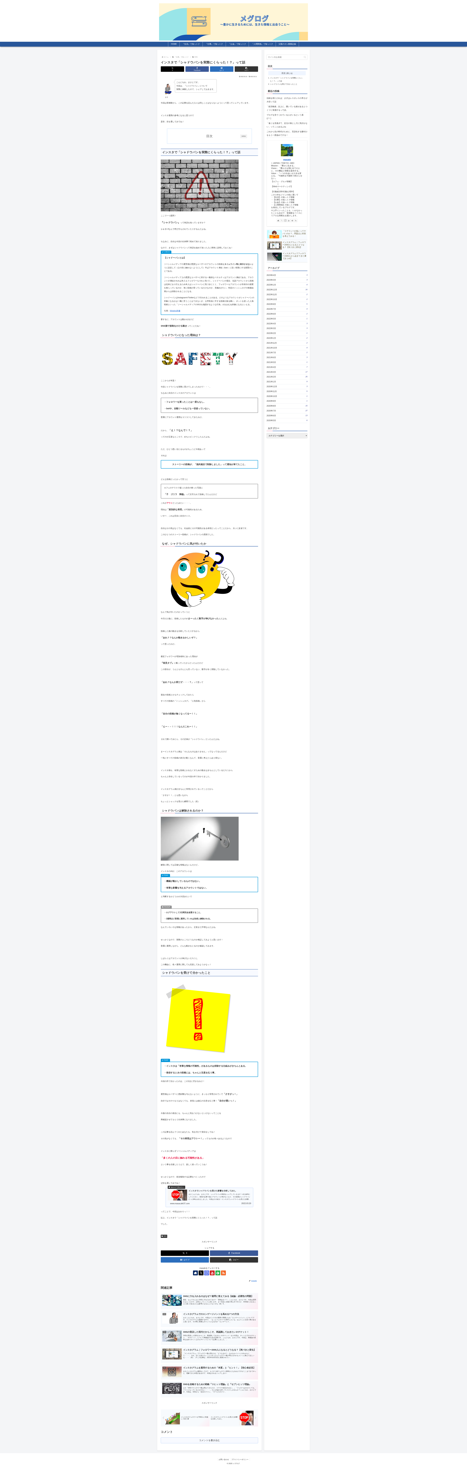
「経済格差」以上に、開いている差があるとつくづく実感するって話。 (287, 108)
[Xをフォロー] (201, 1272)
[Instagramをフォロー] (206, 1272)
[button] (246, 69)
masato (287, 159)
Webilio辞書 (175, 311)
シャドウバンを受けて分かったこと (283, 84)
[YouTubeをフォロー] (212, 1272)
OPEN (244, 136)
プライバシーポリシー (239, 1459)
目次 (284, 73)
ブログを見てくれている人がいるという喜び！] (285, 116)
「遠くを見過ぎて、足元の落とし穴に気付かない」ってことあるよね (287, 125)
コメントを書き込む (209, 1440)
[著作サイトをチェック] (195, 1272)
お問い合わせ (224, 1459)
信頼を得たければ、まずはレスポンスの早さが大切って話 (287, 100)
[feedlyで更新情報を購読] (217, 1272)
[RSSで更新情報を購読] (223, 1272)
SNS (164, 1236)
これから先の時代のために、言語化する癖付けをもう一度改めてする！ (287, 133)
